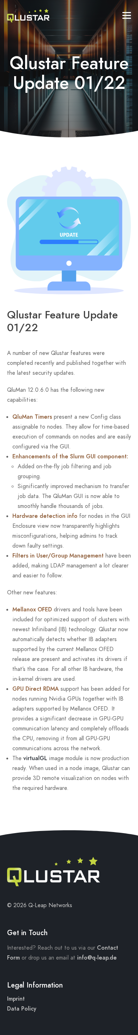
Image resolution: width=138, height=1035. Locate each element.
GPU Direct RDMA (35, 689)
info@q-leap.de (97, 958)
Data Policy (21, 1009)
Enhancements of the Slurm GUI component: (70, 456)
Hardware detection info (44, 516)
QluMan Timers (32, 417)
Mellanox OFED (32, 609)
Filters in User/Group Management (58, 556)
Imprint (16, 999)
